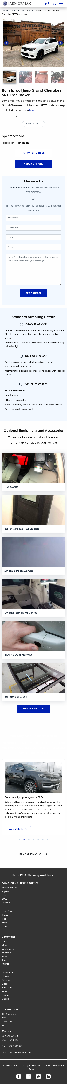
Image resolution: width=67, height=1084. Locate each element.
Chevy (5, 915)
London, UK (8, 972)
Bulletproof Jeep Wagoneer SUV (24, 797)
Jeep (4, 919)
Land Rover (7, 911)
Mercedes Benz (9, 887)
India (4, 956)
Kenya (5, 991)
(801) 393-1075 (16, 1046)
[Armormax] (17, 3)
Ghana (5, 999)
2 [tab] (24, 839)
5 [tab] (38, 839)
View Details (16, 829)
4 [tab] (33, 839)
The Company (9, 1014)
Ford (4, 895)
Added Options (33, 164)
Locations (7, 1021)
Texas (4, 960)
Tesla (4, 922)
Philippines (7, 987)
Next (60, 43)
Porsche (6, 902)
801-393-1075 (20, 187)
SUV (31, 10)
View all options (33, 708)
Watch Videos (35, 153)
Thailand (6, 952)
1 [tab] (19, 839)
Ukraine (6, 976)
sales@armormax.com (20, 1052)
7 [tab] (47, 839)
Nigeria (5, 995)
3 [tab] (28, 839)
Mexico (5, 945)
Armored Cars (18, 10)
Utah (4, 941)
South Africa (8, 949)
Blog (4, 1017)
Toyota (5, 891)
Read (28, 124)
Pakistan (6, 980)
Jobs (4, 1025)
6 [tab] (42, 839)
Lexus (4, 926)
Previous (6, 43)
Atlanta (5, 964)
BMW (4, 899)
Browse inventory (31, 854)
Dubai (5, 984)
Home (5, 10)
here (32, 110)
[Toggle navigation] (62, 3)
